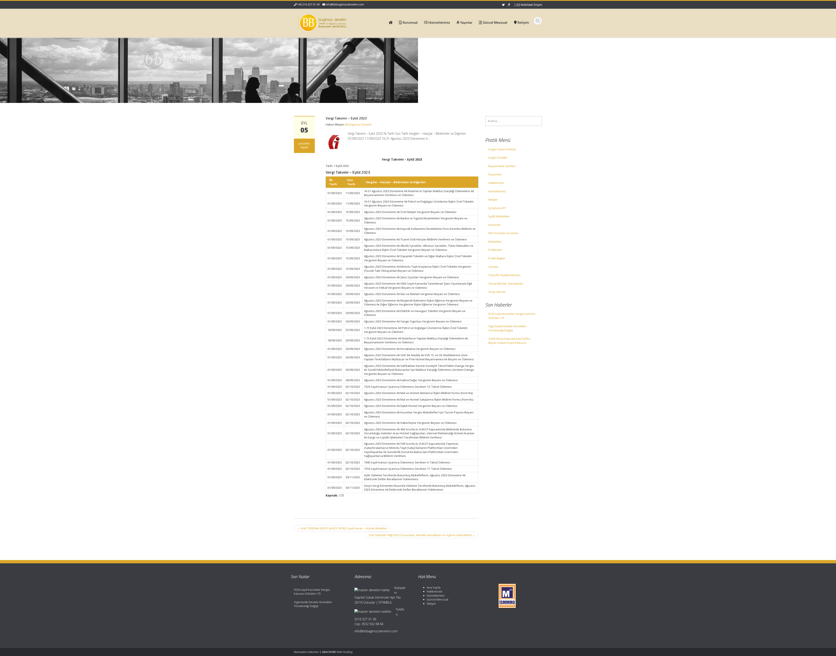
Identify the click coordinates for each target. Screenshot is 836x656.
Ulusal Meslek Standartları (505, 283)
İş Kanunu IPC (497, 208)
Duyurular (495, 174)
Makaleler (495, 241)
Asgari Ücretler (498, 157)
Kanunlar (494, 225)
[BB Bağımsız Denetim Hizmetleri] (322, 22)
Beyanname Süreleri (502, 166)
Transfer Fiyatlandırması (504, 275)
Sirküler (493, 267)
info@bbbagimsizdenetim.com (345, 4)
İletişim (492, 199)
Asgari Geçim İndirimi (502, 149)
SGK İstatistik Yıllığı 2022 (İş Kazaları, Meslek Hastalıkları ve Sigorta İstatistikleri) (422, 535)
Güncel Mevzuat (437, 599)
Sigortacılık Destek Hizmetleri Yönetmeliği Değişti (507, 328)
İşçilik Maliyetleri (499, 216)
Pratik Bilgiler (496, 258)
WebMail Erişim (531, 5)
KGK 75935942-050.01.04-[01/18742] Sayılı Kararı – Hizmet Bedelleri (342, 528)
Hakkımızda (496, 183)
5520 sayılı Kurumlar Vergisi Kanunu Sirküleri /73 (511, 316)
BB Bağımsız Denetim (358, 124)
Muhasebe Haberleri (306, 652)
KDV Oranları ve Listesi (503, 233)
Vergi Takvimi (497, 292)
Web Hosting (344, 652)
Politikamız (495, 250)
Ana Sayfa (433, 587)
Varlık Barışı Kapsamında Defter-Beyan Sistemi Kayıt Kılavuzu (509, 341)
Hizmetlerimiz (497, 191)
